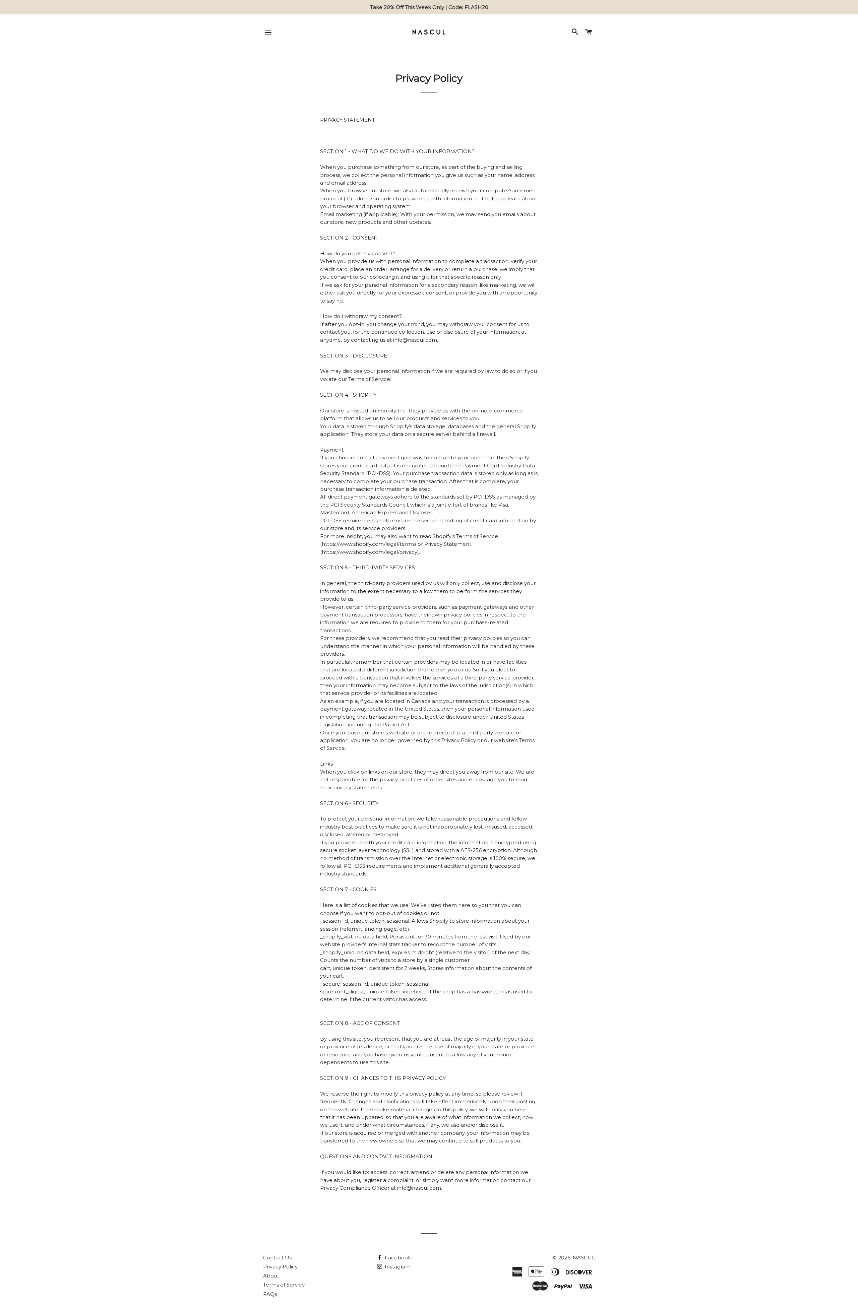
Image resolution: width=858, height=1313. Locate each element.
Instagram (397, 1266)
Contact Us (277, 1257)
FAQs (270, 1294)
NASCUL (584, 1257)
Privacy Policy (280, 1266)
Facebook (397, 1257)
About (271, 1275)
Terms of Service (284, 1285)
